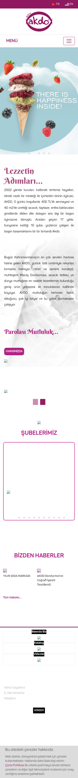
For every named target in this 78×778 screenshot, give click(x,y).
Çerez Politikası (14, 765)
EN (71, 4)
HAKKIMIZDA (39, 730)
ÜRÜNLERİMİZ (39, 723)
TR (57, 4)
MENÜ (12, 41)
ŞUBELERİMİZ (39, 743)
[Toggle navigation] (69, 41)
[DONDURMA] (5, 391)
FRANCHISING (39, 737)
